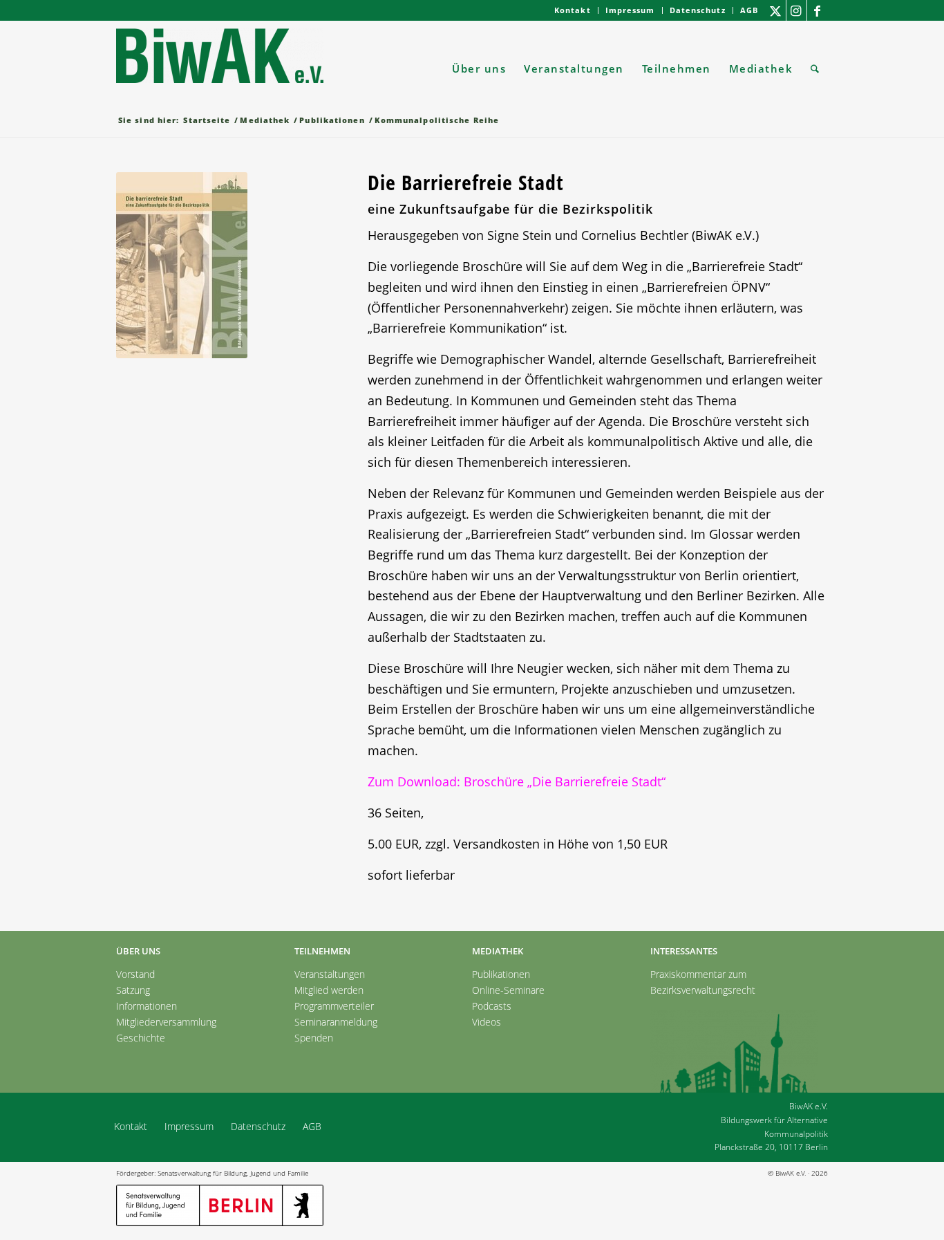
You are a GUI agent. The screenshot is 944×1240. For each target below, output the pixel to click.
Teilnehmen (322, 951)
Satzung (133, 990)
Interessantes (683, 951)
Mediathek (497, 951)
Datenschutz (698, 10)
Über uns (138, 951)
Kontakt (572, 10)
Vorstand (135, 974)
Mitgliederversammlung (166, 1021)
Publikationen (501, 974)
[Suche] (815, 68)
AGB (749, 10)
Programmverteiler (334, 1005)
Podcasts (491, 1005)
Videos (486, 1021)
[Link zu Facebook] (817, 10)
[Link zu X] (776, 10)
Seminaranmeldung (335, 1021)
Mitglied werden (329, 990)
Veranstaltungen (329, 974)
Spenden (313, 1037)
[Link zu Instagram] (796, 10)
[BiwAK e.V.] (219, 68)
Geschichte (140, 1037)
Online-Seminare (508, 990)
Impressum (630, 10)
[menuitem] (572, 10)
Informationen (146, 1005)
